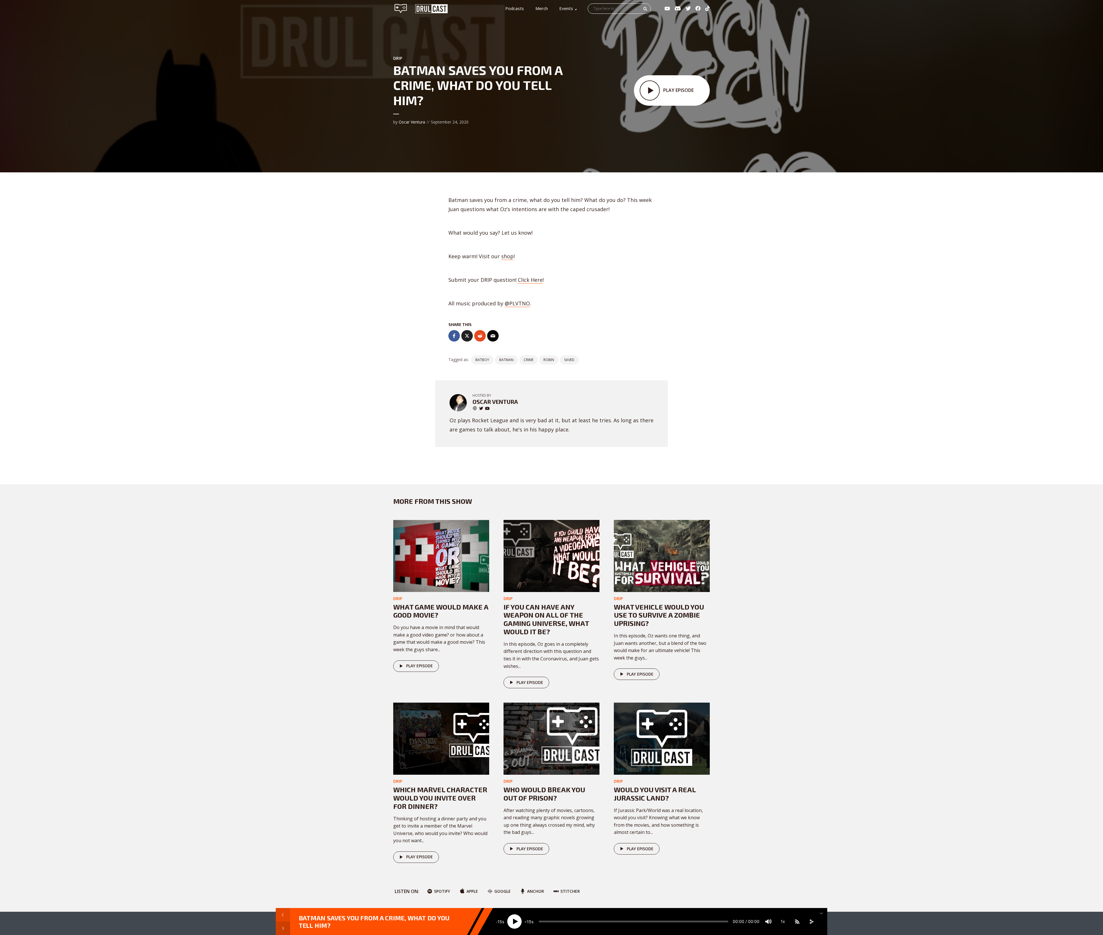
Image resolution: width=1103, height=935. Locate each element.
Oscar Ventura (412, 122)
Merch (541, 8)
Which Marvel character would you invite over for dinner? (440, 797)
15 (499, 921)
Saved (569, 359)
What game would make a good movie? (440, 611)
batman (506, 359)
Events (566, 8)
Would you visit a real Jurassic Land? (655, 793)
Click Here (530, 279)
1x (783, 921)
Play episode (419, 665)
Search (645, 9)
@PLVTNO (517, 303)
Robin (548, 359)
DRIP (397, 58)
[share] (811, 921)
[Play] (514, 921)
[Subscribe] (797, 921)
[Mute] (768, 921)
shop (507, 256)
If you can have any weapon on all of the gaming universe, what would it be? (546, 619)
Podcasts (514, 8)
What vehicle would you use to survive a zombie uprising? (659, 615)
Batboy (482, 359)
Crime (528, 359)
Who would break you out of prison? (544, 793)
